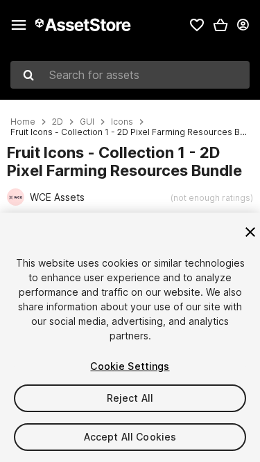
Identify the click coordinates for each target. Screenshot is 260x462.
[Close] (250, 232)
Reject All (130, 398)
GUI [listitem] (87, 122)
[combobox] (130, 75)
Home (22, 122)
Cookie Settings (129, 366)
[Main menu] (19, 25)
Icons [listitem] (122, 122)
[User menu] (243, 25)
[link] (197, 25)
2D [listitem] (57, 122)
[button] (220, 25)
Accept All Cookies (130, 437)
